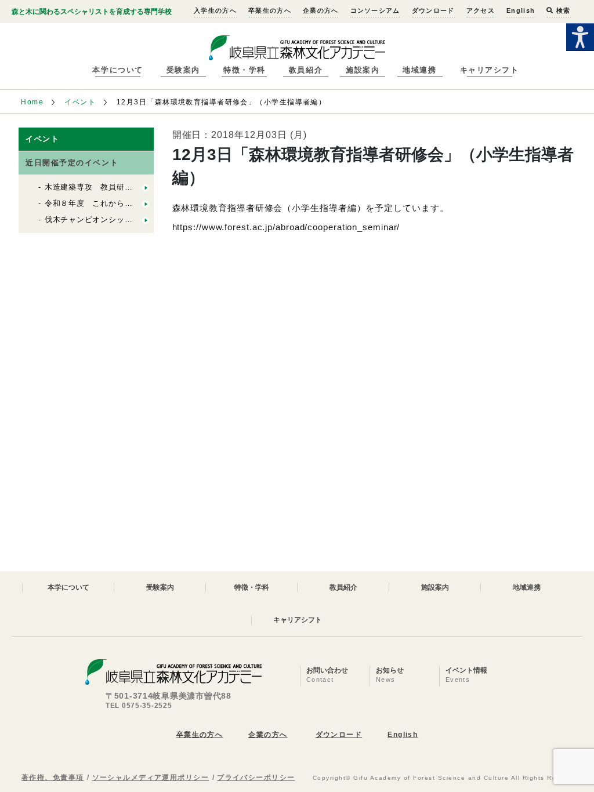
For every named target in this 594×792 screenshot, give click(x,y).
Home (32, 102)
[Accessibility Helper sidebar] (580, 37)
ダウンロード (433, 10)
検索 (562, 10)
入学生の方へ (215, 10)
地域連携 (419, 70)
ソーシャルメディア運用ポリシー (150, 777)
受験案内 (183, 70)
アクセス (480, 10)
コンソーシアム (375, 10)
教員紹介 (306, 70)
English (520, 10)
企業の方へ (321, 10)
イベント (80, 102)
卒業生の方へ (269, 10)
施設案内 (362, 70)
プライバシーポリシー (256, 777)
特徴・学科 (244, 70)
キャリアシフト (489, 70)
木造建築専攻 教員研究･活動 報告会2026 (121, 187)
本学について (117, 70)
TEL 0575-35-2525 (139, 706)
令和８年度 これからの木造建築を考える (121, 203)
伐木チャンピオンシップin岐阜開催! (109, 219)
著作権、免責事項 (52, 777)
